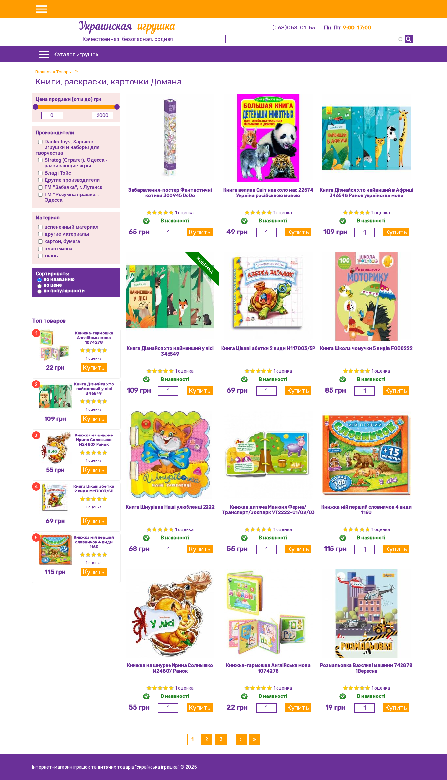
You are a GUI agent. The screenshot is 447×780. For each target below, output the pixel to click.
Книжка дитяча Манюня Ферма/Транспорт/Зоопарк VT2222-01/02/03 (268, 509)
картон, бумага (62, 241)
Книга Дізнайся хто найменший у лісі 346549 (94, 389)
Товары (64, 71)
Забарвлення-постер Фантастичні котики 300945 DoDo (170, 192)
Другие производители (72, 180)
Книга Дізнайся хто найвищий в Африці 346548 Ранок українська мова (366, 192)
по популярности (64, 291)
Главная (43, 71)
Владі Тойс (58, 173)
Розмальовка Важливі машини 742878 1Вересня (366, 668)
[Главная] (128, 28)
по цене (53, 285)
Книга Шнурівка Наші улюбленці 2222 (170, 507)
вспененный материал (71, 227)
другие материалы (67, 234)
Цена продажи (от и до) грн (68, 99)
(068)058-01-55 (293, 27)
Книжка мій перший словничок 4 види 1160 (94, 542)
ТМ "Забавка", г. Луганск (73, 187)
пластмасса (58, 248)
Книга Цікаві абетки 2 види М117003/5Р (93, 488)
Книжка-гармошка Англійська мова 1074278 (94, 337)
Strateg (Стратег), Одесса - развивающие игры (76, 162)
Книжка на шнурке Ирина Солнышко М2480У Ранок (94, 440)
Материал (48, 218)
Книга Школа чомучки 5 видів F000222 (366, 348)
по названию (59, 279)
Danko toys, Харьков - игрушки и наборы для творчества (68, 147)
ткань (51, 255)
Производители (55, 133)
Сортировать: (52, 274)
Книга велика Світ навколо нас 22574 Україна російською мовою (268, 192)
